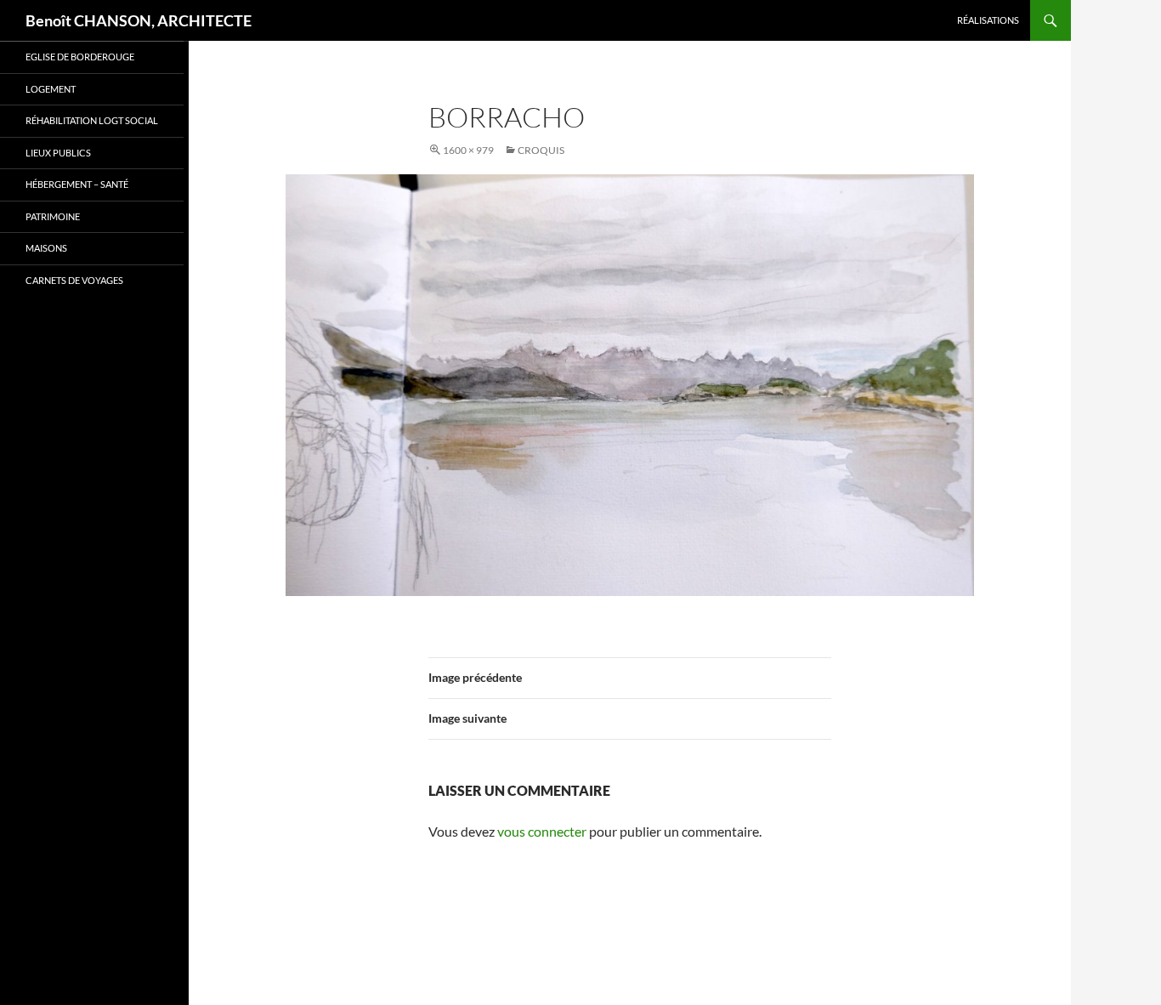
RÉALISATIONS (988, 20)
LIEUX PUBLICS (58, 152)
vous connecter (541, 831)
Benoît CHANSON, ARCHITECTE (138, 20)
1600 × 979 (468, 150)
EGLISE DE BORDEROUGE (79, 56)
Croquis (541, 150)
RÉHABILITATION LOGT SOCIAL (91, 120)
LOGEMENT (50, 88)
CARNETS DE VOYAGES (74, 280)
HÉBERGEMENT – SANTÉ (76, 184)
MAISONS (46, 247)
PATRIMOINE (52, 216)
